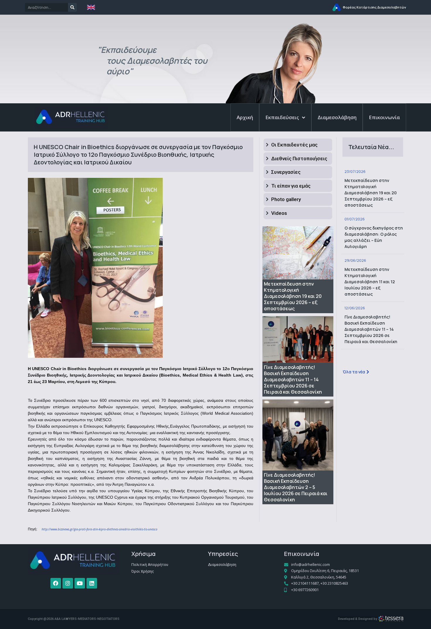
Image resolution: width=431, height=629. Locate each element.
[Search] (72, 7)
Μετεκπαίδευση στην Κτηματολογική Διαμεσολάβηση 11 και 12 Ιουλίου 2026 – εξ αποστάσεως (370, 282)
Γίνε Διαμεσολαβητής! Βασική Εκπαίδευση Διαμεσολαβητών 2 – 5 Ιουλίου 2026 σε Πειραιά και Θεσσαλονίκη (296, 487)
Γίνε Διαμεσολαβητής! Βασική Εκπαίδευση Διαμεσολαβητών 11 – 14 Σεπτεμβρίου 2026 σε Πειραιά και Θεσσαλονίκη (293, 379)
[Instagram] (67, 583)
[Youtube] (79, 583)
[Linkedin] (91, 583)
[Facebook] (55, 583)
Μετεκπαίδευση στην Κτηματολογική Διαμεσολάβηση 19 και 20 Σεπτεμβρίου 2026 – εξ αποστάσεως (293, 296)
